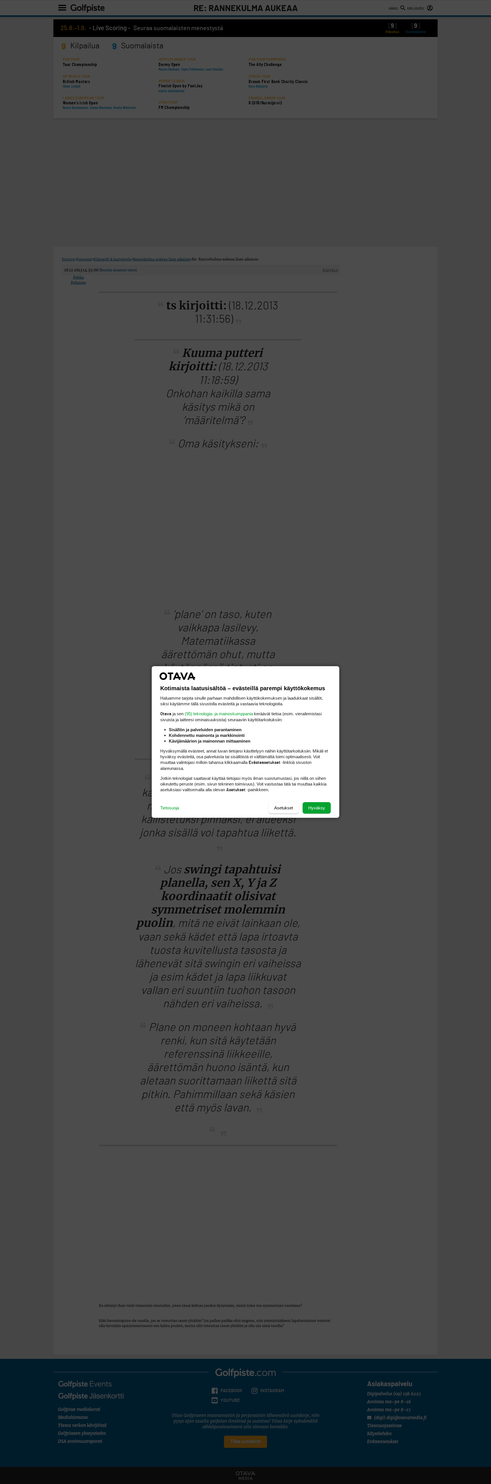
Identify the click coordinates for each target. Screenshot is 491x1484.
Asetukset (283, 807)
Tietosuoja (169, 807)
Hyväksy (316, 807)
